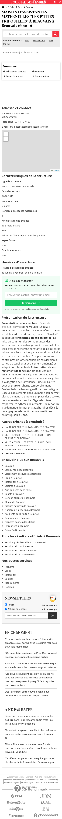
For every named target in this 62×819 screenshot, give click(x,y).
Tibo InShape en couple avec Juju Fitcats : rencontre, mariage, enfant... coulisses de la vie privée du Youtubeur (31, 748)
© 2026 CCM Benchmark (47, 782)
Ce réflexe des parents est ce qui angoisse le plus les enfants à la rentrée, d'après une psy (29, 760)
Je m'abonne (29, 302)
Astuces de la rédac (17, 609)
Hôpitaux (9, 586)
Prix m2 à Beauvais (15, 530)
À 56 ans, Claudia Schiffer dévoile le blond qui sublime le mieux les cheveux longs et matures (30, 665)
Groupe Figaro (27, 782)
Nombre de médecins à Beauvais (22, 509)
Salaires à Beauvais (15, 485)
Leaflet (56, 170)
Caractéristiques (14, 75)
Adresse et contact (16, 71)
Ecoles (8, 570)
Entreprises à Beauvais (17, 525)
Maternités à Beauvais (16, 481)
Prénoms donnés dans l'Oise (20, 521)
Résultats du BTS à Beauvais (20, 554)
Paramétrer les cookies (36, 780)
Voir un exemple (49, 604)
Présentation (42, 75)
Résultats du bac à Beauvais (20, 546)
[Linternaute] (16, 802)
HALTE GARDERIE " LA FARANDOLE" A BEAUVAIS (30, 427)
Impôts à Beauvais (14, 493)
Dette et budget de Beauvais (20, 497)
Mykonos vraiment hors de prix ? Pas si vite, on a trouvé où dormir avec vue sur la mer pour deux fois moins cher (31, 643)
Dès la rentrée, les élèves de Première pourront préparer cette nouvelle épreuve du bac (31, 655)
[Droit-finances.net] (45, 803)
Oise (20, 7)
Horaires (39, 71)
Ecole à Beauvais (13, 477)
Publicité (38, 777)
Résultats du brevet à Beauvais (21, 550)
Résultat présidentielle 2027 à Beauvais (26, 542)
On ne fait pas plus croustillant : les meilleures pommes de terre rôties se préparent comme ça (30, 734)
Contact (29, 777)
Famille (10, 605)
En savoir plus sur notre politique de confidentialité (27, 309)
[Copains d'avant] (16, 809)
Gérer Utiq (53, 780)
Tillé (27, 40)
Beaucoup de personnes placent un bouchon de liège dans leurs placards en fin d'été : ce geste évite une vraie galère (29, 720)
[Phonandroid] (45, 815)
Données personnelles (14, 780)
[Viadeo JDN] (45, 809)
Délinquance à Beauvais (17, 517)
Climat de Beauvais (15, 501)
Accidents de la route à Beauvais (22, 513)
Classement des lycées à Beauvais (23, 473)
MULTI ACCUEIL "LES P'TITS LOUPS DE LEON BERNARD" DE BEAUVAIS (28, 436)
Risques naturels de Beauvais (20, 505)
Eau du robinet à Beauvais (19, 469)
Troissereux (39, 40)
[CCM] (16, 796)
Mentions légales (11, 782)
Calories (9, 578)
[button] (5, 134)
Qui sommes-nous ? (15, 777)
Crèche (11, 7)
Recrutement (49, 777)
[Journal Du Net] (45, 796)
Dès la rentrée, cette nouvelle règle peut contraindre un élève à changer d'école (27, 693)
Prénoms (9, 566)
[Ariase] (16, 815)
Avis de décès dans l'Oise (18, 489)
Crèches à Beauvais (15, 453)
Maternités (10, 574)
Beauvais (30, 7)
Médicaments (12, 582)
